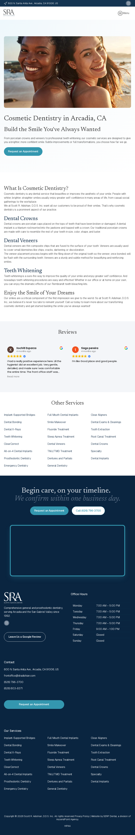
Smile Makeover (56, 422)
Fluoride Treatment (58, 429)
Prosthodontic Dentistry (17, 458)
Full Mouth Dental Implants (62, 415)
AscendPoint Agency (67, 819)
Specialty (96, 451)
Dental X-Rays (12, 429)
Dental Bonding (13, 422)
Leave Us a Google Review (25, 636)
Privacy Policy (82, 816)
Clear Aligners (99, 415)
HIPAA (67, 825)
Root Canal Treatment (103, 436)
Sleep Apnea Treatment (60, 436)
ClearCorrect (11, 444)
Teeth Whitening (23, 270)
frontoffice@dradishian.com (19, 675)
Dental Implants (100, 458)
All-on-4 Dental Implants (18, 451)
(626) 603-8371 (13, 688)
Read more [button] (13, 376)
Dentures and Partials (59, 458)
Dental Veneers (21, 240)
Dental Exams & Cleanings (106, 422)
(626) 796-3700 (13, 682)
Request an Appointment (23, 151)
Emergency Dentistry (16, 465)
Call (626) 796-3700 (88, 510)
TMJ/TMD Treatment (59, 451)
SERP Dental (110, 816)
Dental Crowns (21, 218)
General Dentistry (57, 465)
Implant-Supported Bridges (19, 415)
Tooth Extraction (100, 429)
